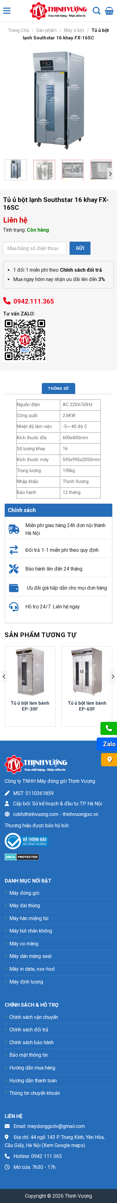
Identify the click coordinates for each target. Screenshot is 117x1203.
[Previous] (14, 101)
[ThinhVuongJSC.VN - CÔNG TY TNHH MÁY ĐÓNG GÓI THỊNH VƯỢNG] (57, 11)
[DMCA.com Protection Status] (22, 856)
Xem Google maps (63, 1145)
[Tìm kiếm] (96, 11)
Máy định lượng (26, 982)
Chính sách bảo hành (31, 1042)
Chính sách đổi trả (28, 1030)
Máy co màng (23, 944)
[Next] (102, 101)
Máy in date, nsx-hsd (32, 969)
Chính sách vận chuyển (33, 1017)
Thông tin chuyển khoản (34, 1093)
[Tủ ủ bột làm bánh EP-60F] (87, 672)
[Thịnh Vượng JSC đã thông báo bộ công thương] (26, 842)
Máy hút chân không (30, 931)
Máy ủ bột (74, 30)
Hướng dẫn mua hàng (32, 1068)
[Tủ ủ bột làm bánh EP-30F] (30, 672)
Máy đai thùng (24, 906)
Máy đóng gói (24, 893)
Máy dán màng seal (30, 956)
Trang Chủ (18, 30)
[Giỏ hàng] (109, 11)
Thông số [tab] (58, 388)
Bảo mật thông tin (28, 1055)
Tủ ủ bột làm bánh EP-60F (87, 706)
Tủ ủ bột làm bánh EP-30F (30, 706)
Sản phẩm (46, 30)
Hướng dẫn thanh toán (33, 1081)
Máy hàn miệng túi (28, 918)
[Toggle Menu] (8, 12)
